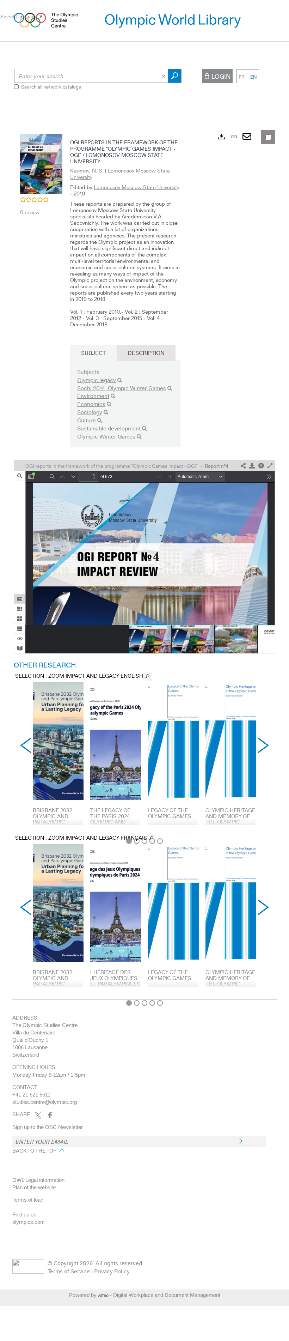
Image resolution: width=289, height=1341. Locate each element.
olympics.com (28, 1222)
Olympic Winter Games (106, 436)
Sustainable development (109, 428)
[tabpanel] (144, 563)
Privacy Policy (112, 1271)
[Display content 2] (137, 841)
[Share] (243, 466)
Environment (93, 396)
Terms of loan (27, 1200)
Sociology (89, 412)
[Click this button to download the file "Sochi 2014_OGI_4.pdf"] (252, 466)
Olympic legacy (96, 380)
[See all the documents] (147, 676)
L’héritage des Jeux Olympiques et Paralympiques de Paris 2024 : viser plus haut (115, 983)
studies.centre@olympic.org (44, 1102)
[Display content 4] (152, 841)
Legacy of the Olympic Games (169, 813)
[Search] (119, 380)
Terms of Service (69, 1271)
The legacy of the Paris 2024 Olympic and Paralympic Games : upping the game (111, 824)
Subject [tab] (93, 353)
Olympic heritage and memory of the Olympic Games (230, 819)
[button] (41, 162)
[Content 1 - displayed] (129, 841)
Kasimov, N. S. (87, 170)
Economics (91, 404)
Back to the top (34, 1150)
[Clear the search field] (164, 76)
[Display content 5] (160, 841)
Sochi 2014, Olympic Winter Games (121, 388)
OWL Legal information (38, 1180)
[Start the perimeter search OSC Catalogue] (175, 76)
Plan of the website (34, 1187)
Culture (86, 420)
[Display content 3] (144, 841)
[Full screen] (270, 466)
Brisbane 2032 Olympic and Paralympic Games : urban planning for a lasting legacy (55, 824)
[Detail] (261, 466)
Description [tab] (146, 353)
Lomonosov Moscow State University (120, 174)
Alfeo (103, 1295)
